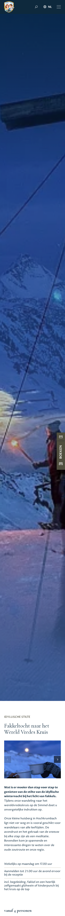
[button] (59, 7)
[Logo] (9, 7)
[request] (61, 436)
